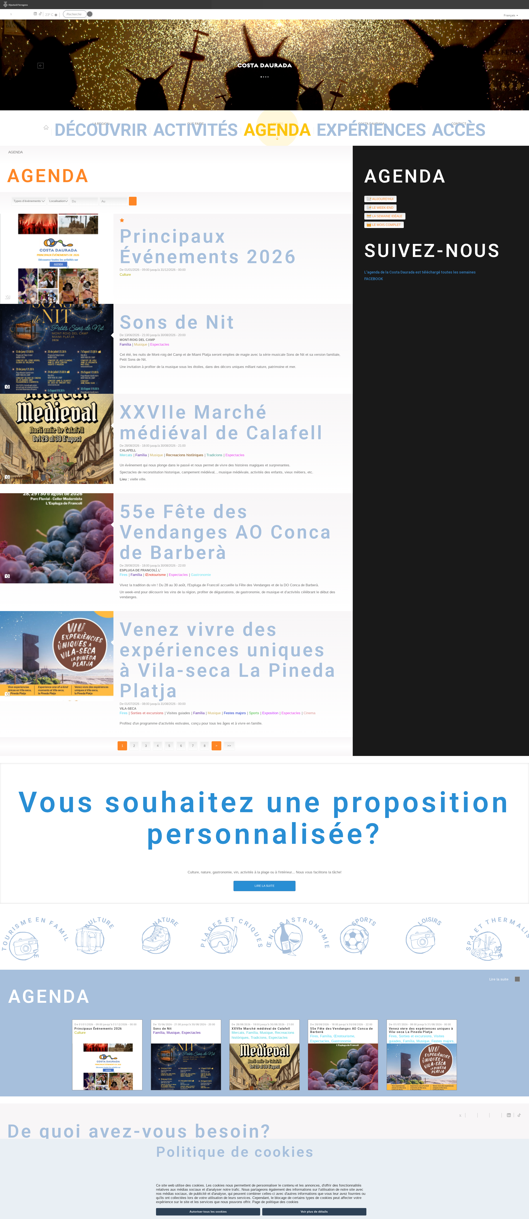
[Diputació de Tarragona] (264, 4)
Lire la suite (236, 251)
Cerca (133, 201)
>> (229, 745)
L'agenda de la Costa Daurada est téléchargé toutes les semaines (420, 272)
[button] (39, 64)
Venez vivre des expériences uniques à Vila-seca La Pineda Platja (421, 1030)
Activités (195, 130)
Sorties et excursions (415, 1036)
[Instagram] (29, 14)
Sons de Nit (162, 1028)
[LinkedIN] (35, 14)
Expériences (371, 130)
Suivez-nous (432, 250)
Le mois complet (386, 225)
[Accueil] (264, 64)
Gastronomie (341, 1041)
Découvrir (101, 130)
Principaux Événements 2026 (98, 1028)
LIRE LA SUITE (264, 885)
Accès (459, 130)
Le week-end (382, 207)
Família (158, 1033)
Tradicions (259, 1038)
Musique (173, 1033)
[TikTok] (40, 14)
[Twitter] (10, 14)
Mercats (238, 1033)
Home (46, 127)
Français (509, 15)
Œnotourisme (344, 1036)
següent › (517, 979)
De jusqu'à (105, 1024)
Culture (80, 1033)
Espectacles (191, 1033)
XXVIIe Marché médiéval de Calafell (261, 1028)
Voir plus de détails (314, 1211)
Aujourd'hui (382, 199)
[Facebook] (16, 14)
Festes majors (442, 1041)
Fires (314, 1036)
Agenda (277, 130)
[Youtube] (22, 14)
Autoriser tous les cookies (208, 1211)
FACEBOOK (373, 279)
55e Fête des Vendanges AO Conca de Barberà (341, 1030)
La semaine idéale (387, 216)
